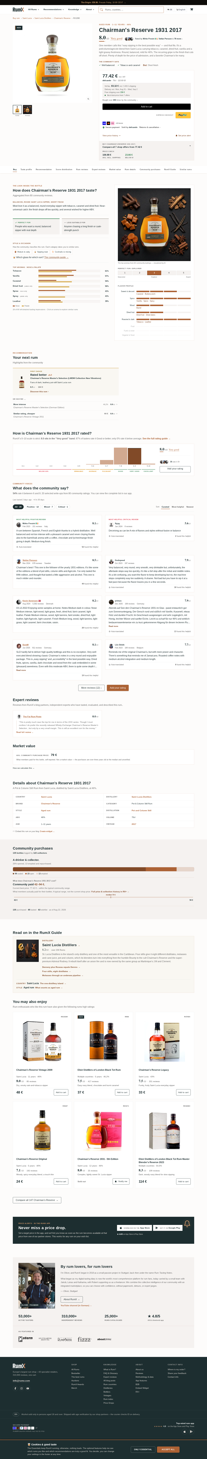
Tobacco (17, 271)
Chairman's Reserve (50, 803)
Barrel (138, 308)
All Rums (75, 1369)
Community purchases (150, 169)
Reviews (139, 1373)
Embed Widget (142, 1388)
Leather (16, 301)
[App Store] (184, 1431)
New (19, 28)
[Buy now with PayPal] (183, 115)
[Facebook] (15, 1388)
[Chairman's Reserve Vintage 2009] (42, 1041)
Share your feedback (177, 1373)
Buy (15, 169)
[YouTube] (27, 1388)
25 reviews (92, 1171)
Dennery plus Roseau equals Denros (61, 967)
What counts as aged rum (49, 987)
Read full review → (25, 732)
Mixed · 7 (48, 507)
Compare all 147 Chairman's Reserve (37, 1200)
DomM (26, 645)
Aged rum (104, 25)
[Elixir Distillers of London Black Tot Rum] (104, 1041)
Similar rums (186, 169)
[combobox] (131, 9)
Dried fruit (22, 286)
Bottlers (107, 1392)
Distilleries (108, 1388)
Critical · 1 (63, 507)
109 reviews (154, 1171)
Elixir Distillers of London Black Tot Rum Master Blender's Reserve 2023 (164, 1160)
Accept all (168, 1449)
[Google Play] (191, 1431)
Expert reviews (98, 169)
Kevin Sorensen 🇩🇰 (32, 601)
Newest (189, 507)
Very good (116, 38)
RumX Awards (77, 1384)
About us (139, 1369)
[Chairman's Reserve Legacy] (165, 1041)
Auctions (75, 1380)
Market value (115, 169)
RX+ (137, 1392)
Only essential (143, 1449)
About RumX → (72, 1299)
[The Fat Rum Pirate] (19, 716)
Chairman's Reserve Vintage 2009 (34, 1070)
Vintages (107, 1395)
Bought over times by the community (120, 100)
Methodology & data (144, 1377)
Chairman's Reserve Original (31, 1159)
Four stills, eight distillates (56, 971)
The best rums (77, 1377)
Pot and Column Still (141, 810)
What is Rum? (110, 1369)
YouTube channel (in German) (76, 1305)
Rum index (108, 1399)
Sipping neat (41, 252)
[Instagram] (21, 1388)
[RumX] (18, 10)
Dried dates (150, 315)
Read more (113, 626)
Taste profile (26, 169)
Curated (165, 507)
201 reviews (154, 1081)
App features (141, 1380)
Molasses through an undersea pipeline (62, 975)
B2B (137, 1384)
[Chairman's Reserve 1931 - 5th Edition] (104, 1131)
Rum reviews (82, 169)
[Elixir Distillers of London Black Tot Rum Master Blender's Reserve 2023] (165, 1131)
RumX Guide (170, 169)
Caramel (17, 281)
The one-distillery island (53, 983)
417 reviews (93, 1081)
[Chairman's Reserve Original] (42, 1131)
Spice (20, 291)
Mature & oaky (22, 252)
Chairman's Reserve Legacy (154, 1070)
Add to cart (146, 106)
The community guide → (56, 257)
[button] (52, 63)
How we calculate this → (23, 768)
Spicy (20, 296)
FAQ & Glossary (111, 1373)
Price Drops (109, 1403)
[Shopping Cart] (191, 9)
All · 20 (18, 507)
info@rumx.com (21, 1381)
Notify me (122, 1181)
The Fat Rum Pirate (32, 716)
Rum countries (110, 1384)
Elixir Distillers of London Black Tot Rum (99, 1070)
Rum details (130, 169)
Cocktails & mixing (61, 252)
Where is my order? (176, 1369)
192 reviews (32, 1171)
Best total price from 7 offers (118, 95)
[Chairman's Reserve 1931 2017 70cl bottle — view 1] (17, 109)
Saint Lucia (46, 797)
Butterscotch (150, 294)
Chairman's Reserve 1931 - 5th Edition (98, 1159)
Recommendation (44, 169)
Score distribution (64, 169)
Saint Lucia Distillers (142, 797)
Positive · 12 (33, 507)
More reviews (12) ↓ (91, 688)
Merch (74, 1388)
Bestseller (75, 1373)
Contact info (173, 1377)
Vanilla (16, 276)
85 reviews (31, 1081)
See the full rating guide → (157, 438)
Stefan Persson (30, 560)
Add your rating (175, 468)
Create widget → (47, 831)
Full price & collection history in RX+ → (110, 891)
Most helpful (178, 507)
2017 (134, 824)
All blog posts (109, 1380)
